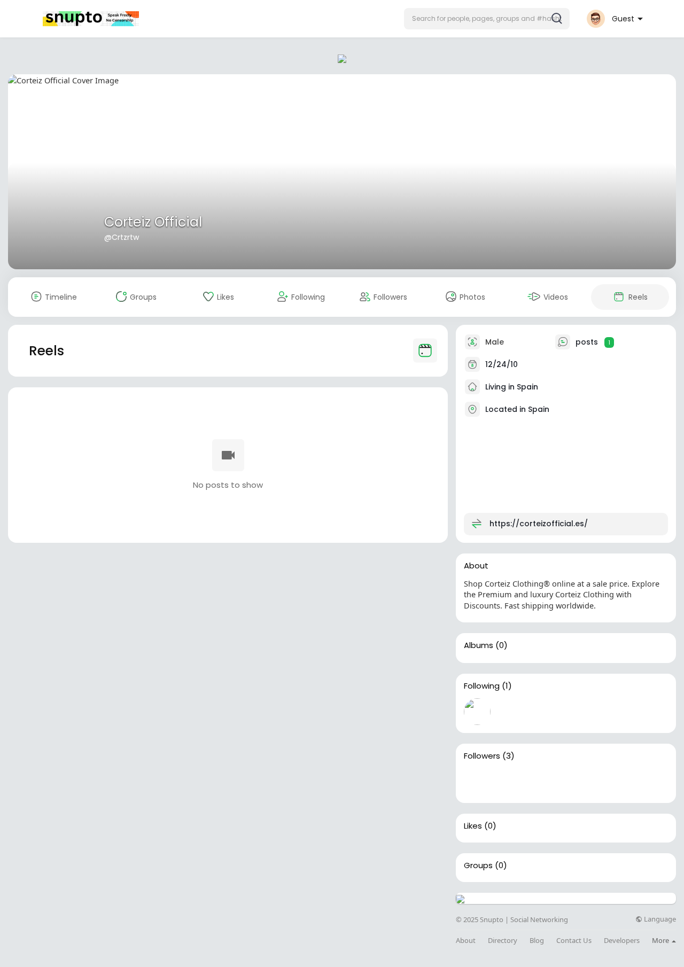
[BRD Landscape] (545, 781)
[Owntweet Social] (477, 781)
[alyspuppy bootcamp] (511, 781)
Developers (622, 940)
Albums (478, 645)
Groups (478, 865)
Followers (482, 756)
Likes (473, 826)
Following (482, 686)
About (466, 940)
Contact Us (574, 940)
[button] (487, 18)
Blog (537, 940)
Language (659, 919)
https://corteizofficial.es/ (538, 523)
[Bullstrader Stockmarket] (477, 711)
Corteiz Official (153, 222)
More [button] (661, 940)
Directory (502, 940)
